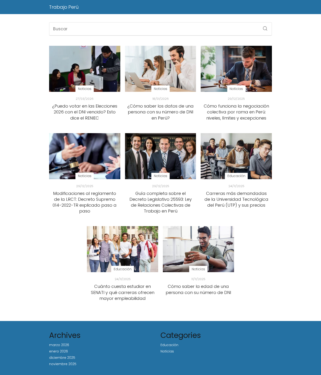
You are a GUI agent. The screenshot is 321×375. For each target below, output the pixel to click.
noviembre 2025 (62, 364)
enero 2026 (58, 351)
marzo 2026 (59, 345)
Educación (169, 345)
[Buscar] (263, 27)
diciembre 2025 (62, 357)
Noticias (167, 351)
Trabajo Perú (64, 7)
